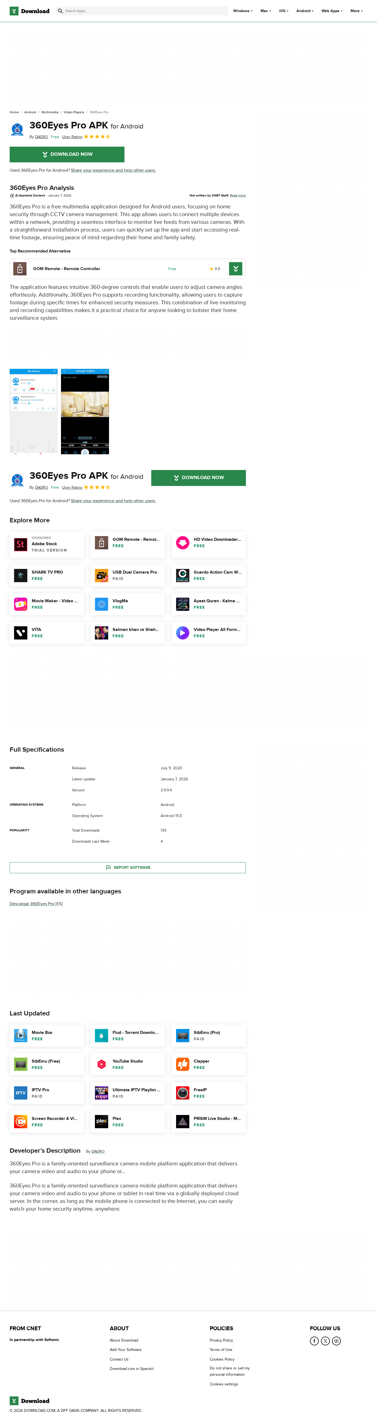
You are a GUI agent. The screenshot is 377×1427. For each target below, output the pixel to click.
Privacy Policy (221, 1340)
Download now (72, 154)
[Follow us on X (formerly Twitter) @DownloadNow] (325, 1341)
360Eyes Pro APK (87, 125)
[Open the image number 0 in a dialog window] (34, 411)
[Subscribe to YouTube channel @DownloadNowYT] (336, 1341)
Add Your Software (126, 1349)
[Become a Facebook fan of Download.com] (314, 1341)
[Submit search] (60, 11)
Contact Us (119, 1359)
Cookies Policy (222, 1359)
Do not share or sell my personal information (230, 1371)
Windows (241, 11)
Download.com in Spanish (132, 1368)
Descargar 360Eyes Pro (32, 904)
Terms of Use (221, 1349)
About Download (124, 1340)
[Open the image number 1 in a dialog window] (85, 411)
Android (303, 11)
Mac (264, 11)
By (39, 137)
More (355, 11)
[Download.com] (29, 11)
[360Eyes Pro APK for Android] (17, 130)
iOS (282, 11)
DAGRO (98, 1151)
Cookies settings (224, 1384)
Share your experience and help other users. (113, 170)
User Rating (72, 137)
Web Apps (330, 11)
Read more (238, 195)
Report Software (132, 867)
